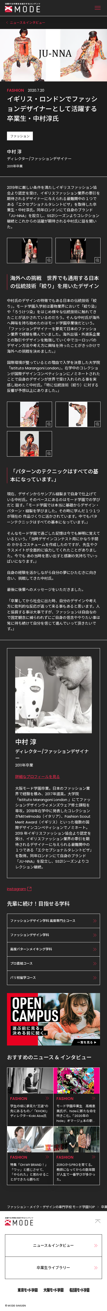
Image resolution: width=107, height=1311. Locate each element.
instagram (16, 888)
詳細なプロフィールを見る (37, 776)
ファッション (20, 136)
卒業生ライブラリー (53, 1267)
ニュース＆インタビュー (53, 1245)
